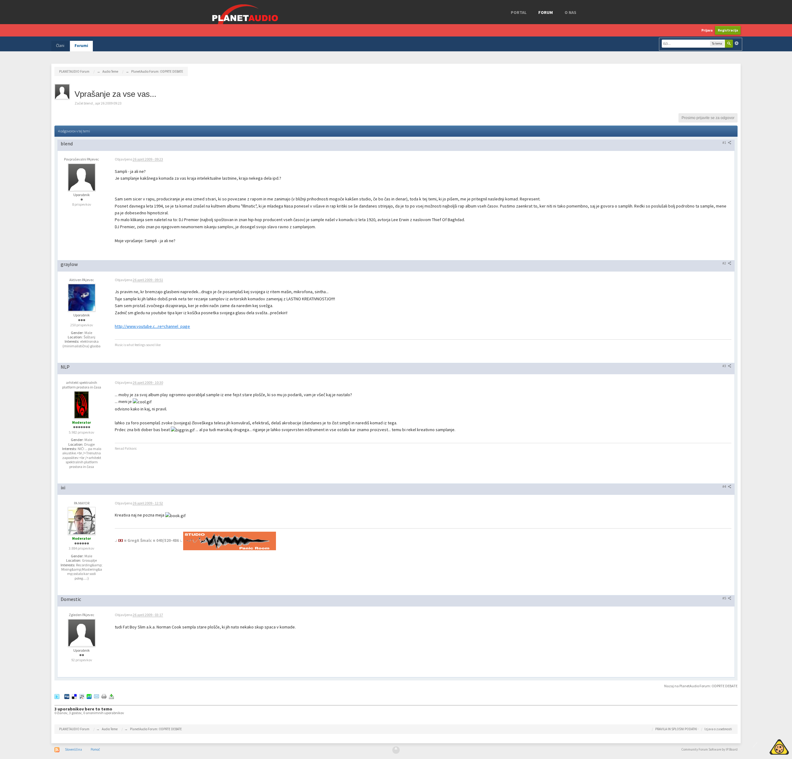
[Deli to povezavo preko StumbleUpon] (89, 696)
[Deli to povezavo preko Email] (96, 696)
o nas (570, 12)
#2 (724, 263)
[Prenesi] (111, 696)
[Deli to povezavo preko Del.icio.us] (74, 696)
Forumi (81, 45)
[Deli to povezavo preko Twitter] (56, 696)
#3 (724, 365)
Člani (60, 45)
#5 (724, 598)
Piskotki (764, 746)
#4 (724, 486)
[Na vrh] (396, 750)
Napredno (736, 43)
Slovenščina (73, 749)
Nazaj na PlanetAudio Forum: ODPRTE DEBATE (701, 686)
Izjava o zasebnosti (718, 729)
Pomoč (95, 749)
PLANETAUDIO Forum (74, 729)
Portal (519, 12)
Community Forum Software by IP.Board (709, 749)
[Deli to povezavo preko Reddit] (81, 696)
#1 (724, 142)
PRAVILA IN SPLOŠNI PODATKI (676, 729)
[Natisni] (103, 696)
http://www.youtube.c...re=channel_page (152, 326)
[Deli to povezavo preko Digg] (66, 696)
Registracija (728, 30)
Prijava (706, 30)
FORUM (545, 12)
